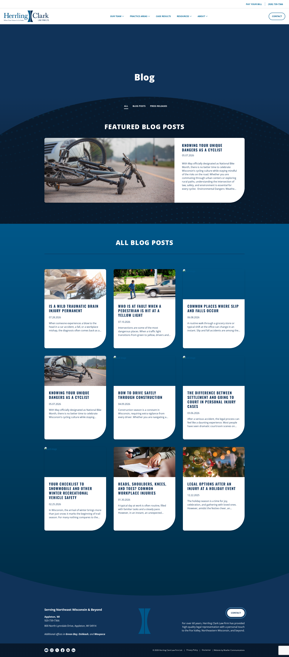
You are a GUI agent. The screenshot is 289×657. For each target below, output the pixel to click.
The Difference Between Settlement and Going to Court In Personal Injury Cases (211, 399)
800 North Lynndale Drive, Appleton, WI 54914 (70, 625)
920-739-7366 (51, 620)
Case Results (163, 16)
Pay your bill (254, 4)
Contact (277, 16)
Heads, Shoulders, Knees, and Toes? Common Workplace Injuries (142, 489)
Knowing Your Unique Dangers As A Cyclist (202, 147)
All (126, 106)
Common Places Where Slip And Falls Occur (213, 308)
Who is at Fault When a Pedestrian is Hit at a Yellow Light (139, 311)
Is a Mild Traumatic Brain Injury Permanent (73, 308)
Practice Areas (138, 16)
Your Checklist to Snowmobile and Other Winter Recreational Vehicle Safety (70, 491)
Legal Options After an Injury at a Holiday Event (211, 486)
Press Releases (158, 106)
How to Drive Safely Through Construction (140, 395)
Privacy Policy (192, 650)
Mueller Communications (234, 650)
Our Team (115, 16)
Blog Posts (139, 106)
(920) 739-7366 (275, 4)
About (201, 16)
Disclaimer (206, 650)
